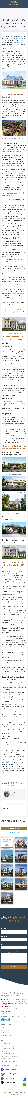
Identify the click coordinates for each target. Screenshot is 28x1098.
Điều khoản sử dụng (6, 1033)
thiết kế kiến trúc (7, 762)
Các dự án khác (14, 832)
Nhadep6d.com (6, 1092)
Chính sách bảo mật (6, 1035)
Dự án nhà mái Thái (14, 828)
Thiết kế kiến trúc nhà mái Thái (9, 1053)
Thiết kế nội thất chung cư (8, 1046)
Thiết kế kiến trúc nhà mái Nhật (9, 1056)
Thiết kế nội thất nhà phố (8, 1048)
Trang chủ (4, 27)
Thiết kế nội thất (5, 1043)
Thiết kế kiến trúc (5, 1051)
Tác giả (13, 795)
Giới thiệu (3, 1028)
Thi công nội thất (5, 1058)
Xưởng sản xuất (5, 1030)
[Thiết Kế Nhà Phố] (14, 4)
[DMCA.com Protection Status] (14, 1019)
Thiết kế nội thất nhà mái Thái (9, 1061)
